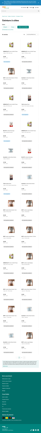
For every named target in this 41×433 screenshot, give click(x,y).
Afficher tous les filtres (23, 27)
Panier (31, 7)
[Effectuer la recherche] (38, 11)
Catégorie (5, 27)
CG (2, 406)
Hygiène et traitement (11, 16)
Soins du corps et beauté (6, 381)
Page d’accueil (4, 16)
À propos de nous (5, 399)
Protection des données (6, 408)
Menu (37, 7)
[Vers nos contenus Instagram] (33, 430)
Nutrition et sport (5, 383)
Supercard (4, 401)
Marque (12, 27)
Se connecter (24, 7)
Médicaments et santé (6, 378)
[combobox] (19, 11)
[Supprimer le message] (38, 3)
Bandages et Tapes (19, 16)
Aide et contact (5, 397)
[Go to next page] (24, 358)
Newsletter (4, 404)
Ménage (3, 390)
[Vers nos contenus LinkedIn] (38, 430)
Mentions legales (5, 411)
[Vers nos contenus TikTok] (31, 430)
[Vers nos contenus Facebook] (36, 430)
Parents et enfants (5, 385)
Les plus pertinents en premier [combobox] (32, 34)
